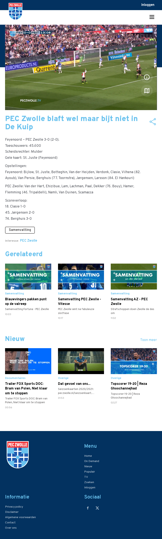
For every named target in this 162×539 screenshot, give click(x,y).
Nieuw (88, 466)
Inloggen (147, 5)
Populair (89, 472)
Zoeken (89, 482)
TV (86, 477)
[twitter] (97, 508)
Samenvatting (20, 230)
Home (88, 456)
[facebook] (88, 508)
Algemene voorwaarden (20, 517)
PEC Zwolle (28, 241)
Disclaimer (12, 512)
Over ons (11, 528)
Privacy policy (14, 507)
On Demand (91, 461)
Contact (10, 522)
